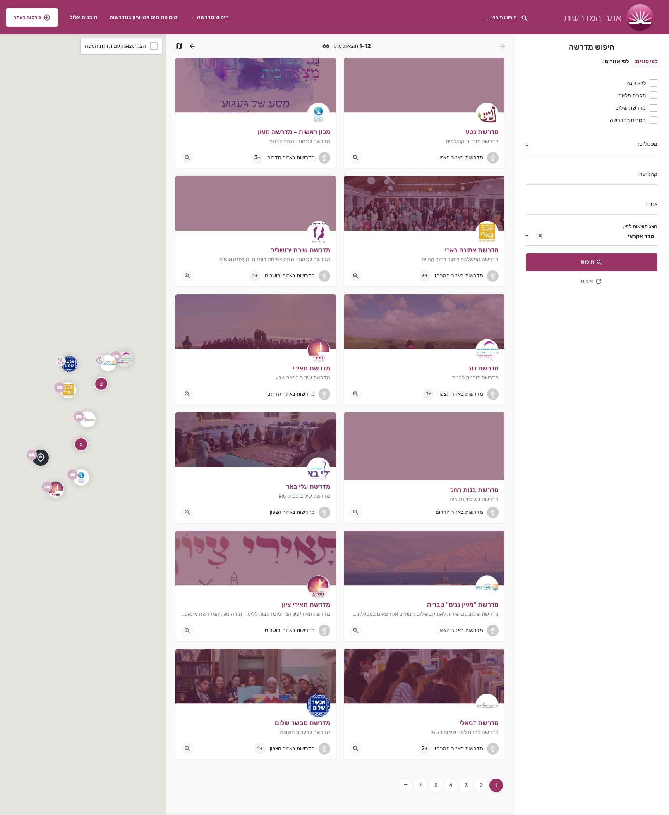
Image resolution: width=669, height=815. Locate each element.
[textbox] (591, 146)
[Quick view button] (356, 158)
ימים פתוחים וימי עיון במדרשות (144, 17)
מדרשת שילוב (631, 108)
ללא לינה (636, 83)
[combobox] (591, 146)
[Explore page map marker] (81, 477)
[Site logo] (607, 17)
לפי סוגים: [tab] (646, 61)
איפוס (587, 281)
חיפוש (587, 262)
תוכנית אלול (84, 17)
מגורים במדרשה (628, 120)
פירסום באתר (27, 17)
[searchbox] (592, 174)
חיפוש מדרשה (213, 17)
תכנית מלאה (632, 95)
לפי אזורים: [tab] (616, 61)
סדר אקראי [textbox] (641, 236)
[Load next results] (191, 46)
